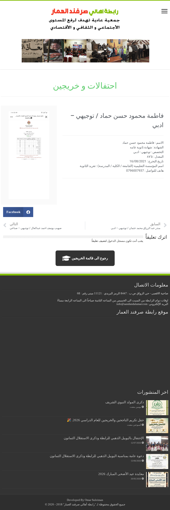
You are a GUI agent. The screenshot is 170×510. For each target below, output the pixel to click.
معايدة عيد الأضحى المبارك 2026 (121, 474)
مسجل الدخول (116, 240)
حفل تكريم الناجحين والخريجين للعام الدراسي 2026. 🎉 (105, 420)
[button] (18, 212)
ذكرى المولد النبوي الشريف (124, 402)
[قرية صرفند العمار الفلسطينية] (85, 18)
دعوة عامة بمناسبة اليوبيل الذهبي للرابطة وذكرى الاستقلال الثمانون (97, 456)
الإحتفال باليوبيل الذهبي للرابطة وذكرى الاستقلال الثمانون (104, 438)
